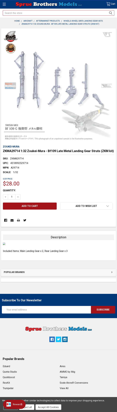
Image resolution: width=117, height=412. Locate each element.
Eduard (6, 366)
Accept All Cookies (48, 407)
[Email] (12, 220)
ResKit (6, 382)
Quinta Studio (10, 371)
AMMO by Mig (67, 371)
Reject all (27, 407)
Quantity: (9, 190)
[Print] (18, 220)
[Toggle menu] (4, 4)
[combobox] (58, 13)
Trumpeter (8, 388)
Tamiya (63, 377)
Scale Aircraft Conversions (74, 382)
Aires (62, 366)
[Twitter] (25, 220)
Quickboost (9, 377)
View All (64, 388)
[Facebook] (5, 220)
